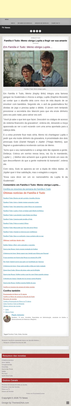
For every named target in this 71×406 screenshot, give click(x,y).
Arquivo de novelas (42, 23)
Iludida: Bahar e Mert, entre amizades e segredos (19, 245)
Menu (7, 19)
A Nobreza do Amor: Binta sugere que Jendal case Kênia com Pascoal (25, 253)
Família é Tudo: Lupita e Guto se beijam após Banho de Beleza (23, 211)
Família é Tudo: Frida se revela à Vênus (15, 223)
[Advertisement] (35, 9)
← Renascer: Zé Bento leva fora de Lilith (14, 342)
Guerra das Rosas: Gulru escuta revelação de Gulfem (20, 249)
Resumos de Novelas (25, 23)
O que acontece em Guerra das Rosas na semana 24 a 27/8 (22, 257)
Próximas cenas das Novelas (11, 387)
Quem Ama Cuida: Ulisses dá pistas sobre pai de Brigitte (21, 270)
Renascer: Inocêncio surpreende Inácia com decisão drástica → (21, 340)
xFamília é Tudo (35, 38)
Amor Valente (6, 362)
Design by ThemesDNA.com (15, 403)
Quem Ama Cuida (7, 376)
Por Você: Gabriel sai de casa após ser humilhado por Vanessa (23, 262)
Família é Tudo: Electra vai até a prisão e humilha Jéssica (21, 198)
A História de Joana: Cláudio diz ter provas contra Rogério (22, 278)
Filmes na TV (56, 23)
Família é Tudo (12, 334)
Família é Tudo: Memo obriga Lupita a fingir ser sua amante (35, 40)
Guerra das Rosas (7, 369)
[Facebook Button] (34, 31)
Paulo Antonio (18, 315)
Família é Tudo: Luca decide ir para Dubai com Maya (20, 215)
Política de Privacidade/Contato (35, 393)
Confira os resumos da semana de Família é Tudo (27, 189)
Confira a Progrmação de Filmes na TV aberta (17, 301)
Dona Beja (5, 367)
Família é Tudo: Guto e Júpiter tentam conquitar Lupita (21, 202)
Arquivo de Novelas (8, 391)
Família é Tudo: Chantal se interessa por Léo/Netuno (20, 232)
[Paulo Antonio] (7, 322)
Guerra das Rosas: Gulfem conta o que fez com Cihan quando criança (25, 274)
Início (13, 23)
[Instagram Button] (37, 31)
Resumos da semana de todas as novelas (14, 385)
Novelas (24, 334)
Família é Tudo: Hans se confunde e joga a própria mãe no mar (23, 236)
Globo (20, 334)
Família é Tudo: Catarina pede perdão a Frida (17, 219)
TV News (6, 27)
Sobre (7, 309)
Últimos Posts (9, 312)
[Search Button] (40, 31)
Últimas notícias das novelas (12, 306)
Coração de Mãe (7, 364)
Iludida (4, 371)
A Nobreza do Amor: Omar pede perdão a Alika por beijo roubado (24, 266)
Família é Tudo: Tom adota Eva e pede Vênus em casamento (22, 206)
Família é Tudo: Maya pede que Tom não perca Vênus (20, 227)
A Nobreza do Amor (8, 360)
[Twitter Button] (31, 31)
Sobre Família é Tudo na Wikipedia (13, 304)
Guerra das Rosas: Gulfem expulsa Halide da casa (19, 283)
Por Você (4, 373)
